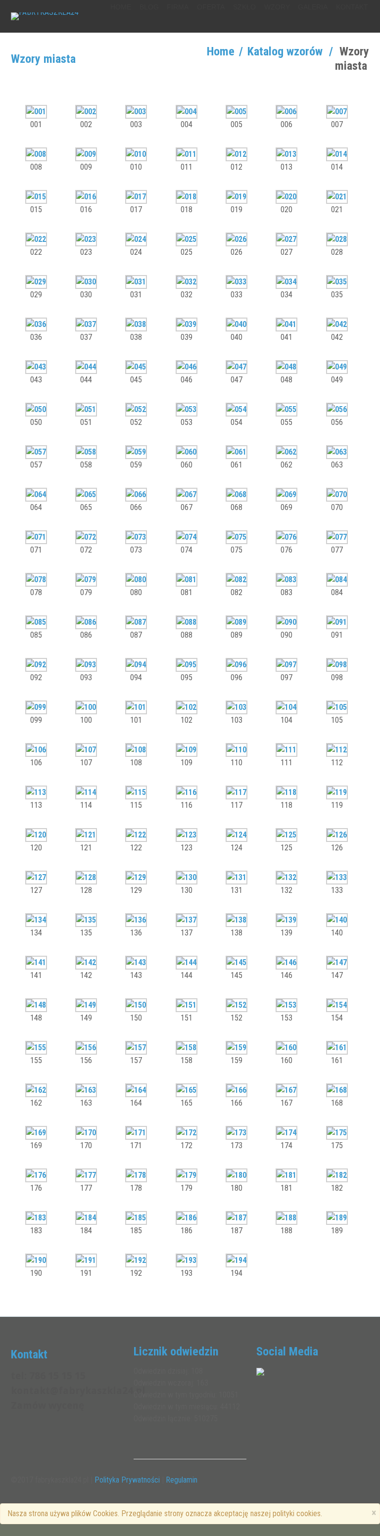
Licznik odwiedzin (176, 1351)
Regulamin (181, 1480)
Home (221, 51)
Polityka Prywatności (127, 1480)
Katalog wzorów (285, 51)
